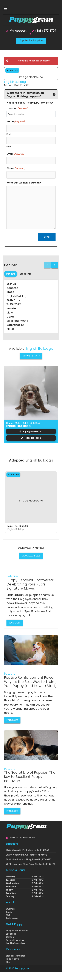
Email (15, 154)
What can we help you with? (23, 182)
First (8, 134)
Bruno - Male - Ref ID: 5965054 (23, 423)
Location (17, 108)
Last (8, 146)
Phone (15, 168)
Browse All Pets (31, 356)
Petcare (12, 576)
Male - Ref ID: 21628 (18, 525)
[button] (5, 8)
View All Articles (31, 555)
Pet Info (10, 273)
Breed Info (25, 273)
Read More (14, 622)
